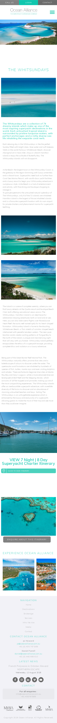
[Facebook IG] (21, 679)
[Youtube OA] (41, 679)
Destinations (28, 609)
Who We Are (29, 622)
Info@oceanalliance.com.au (28, 694)
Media (28, 627)
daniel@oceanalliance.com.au (28, 653)
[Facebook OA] (15, 679)
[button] (28, 471)
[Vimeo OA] (34, 679)
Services (28, 618)
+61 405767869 (28, 696)
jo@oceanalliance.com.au (28, 643)
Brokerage (28, 613)
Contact (28, 631)
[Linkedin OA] (28, 679)
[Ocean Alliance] (24, 11)
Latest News (28, 661)
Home (28, 604)
